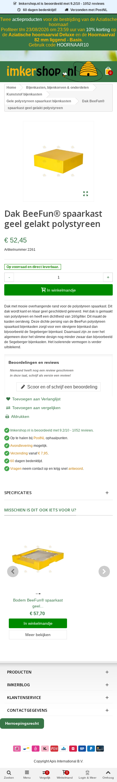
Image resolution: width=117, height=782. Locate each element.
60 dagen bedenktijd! (40, 10)
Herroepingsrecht (22, 723)
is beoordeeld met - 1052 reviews (62, 4)
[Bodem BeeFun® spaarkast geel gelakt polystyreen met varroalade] (38, 559)
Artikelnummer (15, 250)
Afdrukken (20, 416)
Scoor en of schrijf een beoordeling (61, 386)
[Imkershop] (54, 71)
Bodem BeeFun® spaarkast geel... (38, 603)
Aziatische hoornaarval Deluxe (41, 34)
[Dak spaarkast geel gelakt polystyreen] (85, 194)
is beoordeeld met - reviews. (52, 430)
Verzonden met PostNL (88, 10)
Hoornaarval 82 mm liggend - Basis (74, 37)
